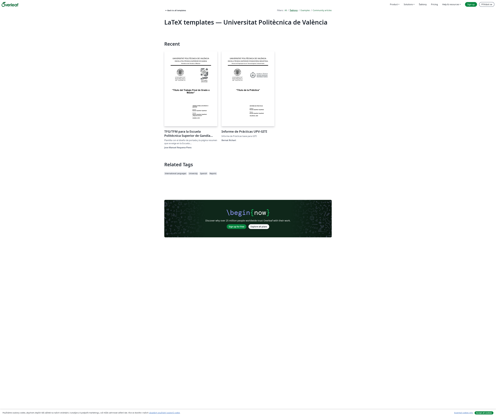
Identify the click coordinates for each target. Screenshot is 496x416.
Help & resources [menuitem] (450, 4)
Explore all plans (259, 226)
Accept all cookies (484, 413)
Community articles (322, 10)
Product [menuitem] (394, 4)
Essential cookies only (463, 412)
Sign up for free (236, 226)
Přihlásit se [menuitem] (486, 4)
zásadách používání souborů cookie (164, 412)
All (286, 10)
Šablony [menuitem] (423, 4)
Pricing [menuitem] (434, 4)
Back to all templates (175, 10)
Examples (305, 10)
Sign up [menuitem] (471, 4)
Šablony (294, 10)
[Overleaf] (10, 4)
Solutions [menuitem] (408, 4)
